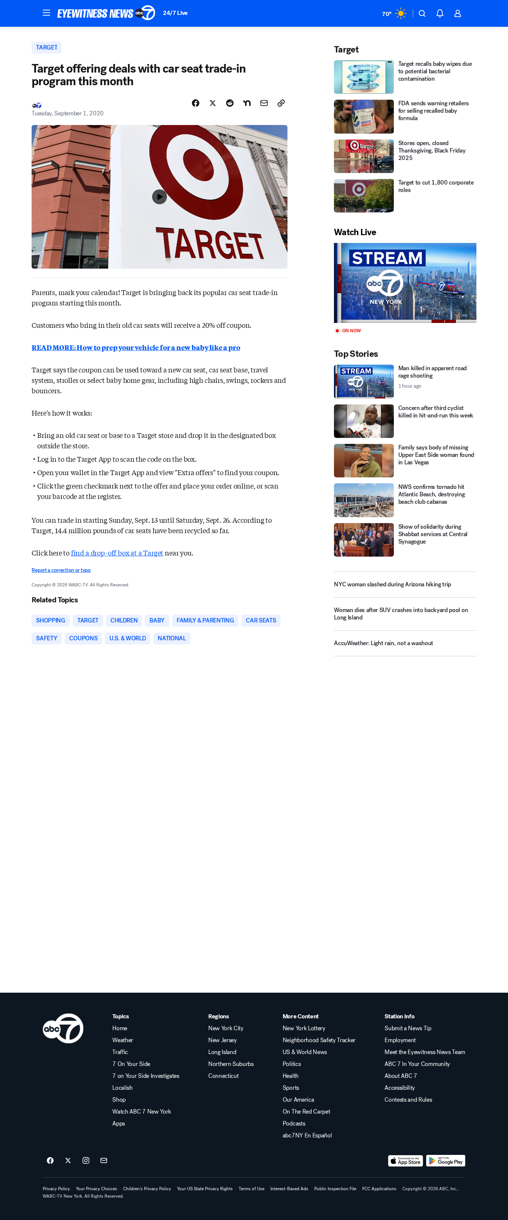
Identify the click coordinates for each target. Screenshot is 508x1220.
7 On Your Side (131, 1064)
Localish (122, 1088)
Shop (119, 1100)
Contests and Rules (408, 1100)
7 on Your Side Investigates (145, 1076)
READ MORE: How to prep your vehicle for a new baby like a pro (136, 347)
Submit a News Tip (408, 1028)
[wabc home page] (63, 1028)
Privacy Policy (56, 1189)
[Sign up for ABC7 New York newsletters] (103, 1160)
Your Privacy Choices (96, 1189)
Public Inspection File (335, 1189)
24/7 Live (175, 13)
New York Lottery (304, 1028)
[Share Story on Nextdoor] (247, 103)
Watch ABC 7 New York (141, 1112)
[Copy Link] (281, 103)
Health (291, 1076)
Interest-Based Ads (289, 1189)
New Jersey (222, 1040)
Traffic (120, 1052)
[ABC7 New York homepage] (106, 13)
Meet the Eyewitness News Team (425, 1052)
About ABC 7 (401, 1076)
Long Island (222, 1052)
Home (119, 1028)
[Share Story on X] (212, 103)
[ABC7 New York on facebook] (50, 1160)
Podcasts (294, 1124)
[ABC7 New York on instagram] (85, 1160)
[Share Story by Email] (264, 103)
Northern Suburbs (231, 1064)
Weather (122, 1040)
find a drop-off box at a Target (117, 552)
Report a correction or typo (61, 570)
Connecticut (223, 1076)
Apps (118, 1124)
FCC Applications (379, 1189)
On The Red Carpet (306, 1112)
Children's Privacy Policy (147, 1189)
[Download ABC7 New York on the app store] (406, 1161)
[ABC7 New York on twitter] (68, 1160)
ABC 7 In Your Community (417, 1064)
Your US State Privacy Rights (205, 1189)
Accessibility (400, 1088)
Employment (400, 1040)
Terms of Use (251, 1189)
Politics (291, 1064)
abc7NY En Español (307, 1136)
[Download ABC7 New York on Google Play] (445, 1161)
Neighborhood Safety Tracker (319, 1040)
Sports (291, 1088)
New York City (226, 1028)
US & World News (305, 1052)
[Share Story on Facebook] (195, 103)
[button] (46, 12)
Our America (298, 1100)
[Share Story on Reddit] (230, 103)
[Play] (405, 283)
